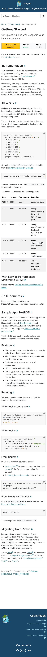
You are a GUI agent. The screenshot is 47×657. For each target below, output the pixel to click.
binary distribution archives (21, 168)
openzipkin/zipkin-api (32, 558)
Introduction (10, 57)
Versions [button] (41, 9)
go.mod (8, 469)
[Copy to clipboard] (44, 133)
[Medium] (29, 650)
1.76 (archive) (14, 24)
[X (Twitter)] (21, 650)
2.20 (26, 46)
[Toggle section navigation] (43, 16)
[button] (34, 9)
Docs (3, 24)
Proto (29, 552)
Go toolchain (10, 466)
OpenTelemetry (27, 76)
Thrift (9, 552)
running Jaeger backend (17, 475)
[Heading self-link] (24, 65)
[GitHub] (17, 650)
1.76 (38, 46)
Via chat (39, 620)
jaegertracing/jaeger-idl (22, 555)
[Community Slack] (25, 650)
